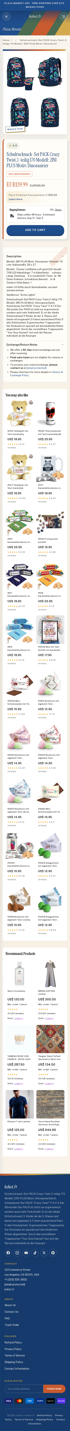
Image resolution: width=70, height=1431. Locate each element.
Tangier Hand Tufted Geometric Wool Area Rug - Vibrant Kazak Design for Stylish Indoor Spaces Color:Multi (50, 1058)
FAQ (7, 1318)
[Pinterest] (53, 1253)
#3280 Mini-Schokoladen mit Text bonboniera (50, 811)
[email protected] (36, 368)
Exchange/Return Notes (22, 344)
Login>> (18, 1018)
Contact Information (16, 1368)
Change (58, 209)
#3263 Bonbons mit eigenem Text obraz (18, 810)
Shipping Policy (13, 1362)
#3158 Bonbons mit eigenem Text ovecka (18, 918)
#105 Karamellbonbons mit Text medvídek (19, 541)
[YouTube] (26, 1253)
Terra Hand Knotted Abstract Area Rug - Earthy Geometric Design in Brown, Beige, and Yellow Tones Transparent (49, 1123)
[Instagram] (17, 1253)
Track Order (11, 1324)
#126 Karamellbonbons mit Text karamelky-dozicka (19, 649)
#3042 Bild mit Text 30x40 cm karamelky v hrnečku (49, 649)
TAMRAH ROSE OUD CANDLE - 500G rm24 (18, 1057)
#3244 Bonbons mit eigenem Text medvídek (18, 757)
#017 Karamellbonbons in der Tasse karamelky (49, 487)
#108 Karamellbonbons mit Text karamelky (50, 595)
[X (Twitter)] (44, 1253)
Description (14, 256)
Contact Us (11, 1311)
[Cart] (64, 16)
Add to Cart (35, 229)
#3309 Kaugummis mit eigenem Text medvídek (48, 918)
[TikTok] (35, 1253)
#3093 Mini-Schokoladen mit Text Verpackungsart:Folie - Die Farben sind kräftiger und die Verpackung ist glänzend (19, 703)
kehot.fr (35, 16)
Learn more (15, 199)
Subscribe (54, 1388)
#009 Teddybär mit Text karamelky (17, 432)
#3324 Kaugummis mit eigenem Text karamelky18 (48, 865)
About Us (10, 1305)
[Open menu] (6, 16)
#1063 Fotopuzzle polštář (48, 540)
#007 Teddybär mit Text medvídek (17, 486)
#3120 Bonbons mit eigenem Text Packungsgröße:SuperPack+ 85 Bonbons (50, 703)
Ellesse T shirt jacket (18, 1121)
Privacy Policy (12, 1349)
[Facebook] (8, 1253)
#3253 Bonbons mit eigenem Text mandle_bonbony (49, 757)
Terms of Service (14, 1355)
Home (6, 40)
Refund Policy (13, 1342)
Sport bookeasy (16, 991)
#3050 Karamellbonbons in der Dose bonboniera (19, 865)
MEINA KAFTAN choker (46, 992)
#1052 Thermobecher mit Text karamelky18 (49, 432)
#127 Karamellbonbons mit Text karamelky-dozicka (19, 595)
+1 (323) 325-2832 (15, 1279)
